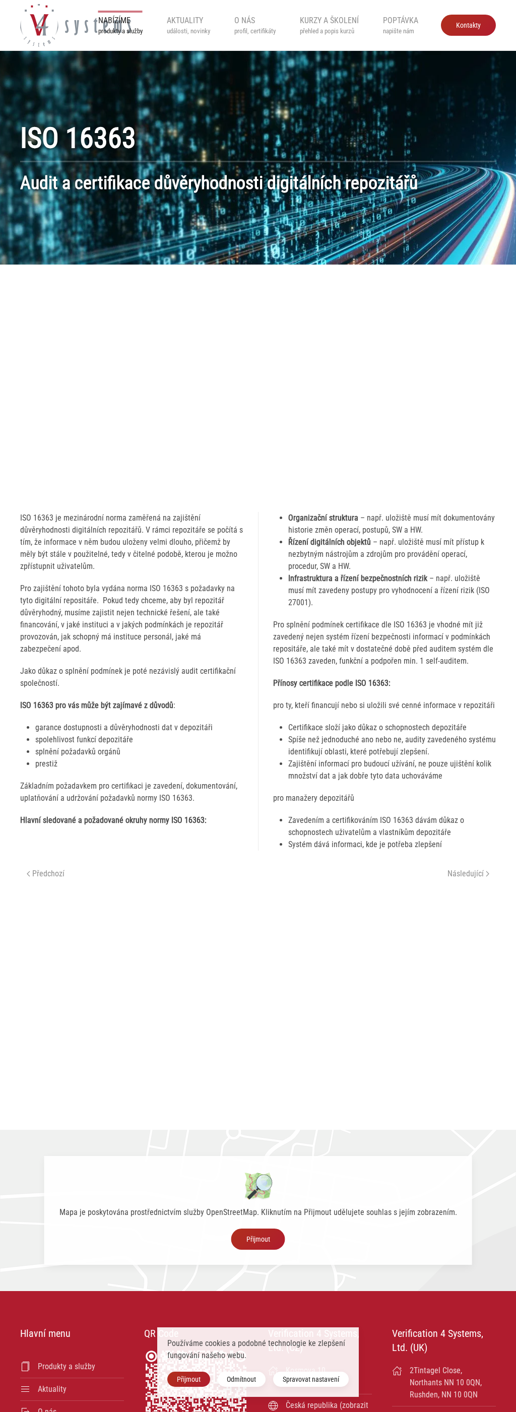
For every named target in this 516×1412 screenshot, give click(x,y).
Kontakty (468, 25)
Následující (465, 873)
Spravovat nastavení (311, 1379)
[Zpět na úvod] (75, 25)
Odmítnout (241, 1379)
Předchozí (48, 873)
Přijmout (258, 1239)
